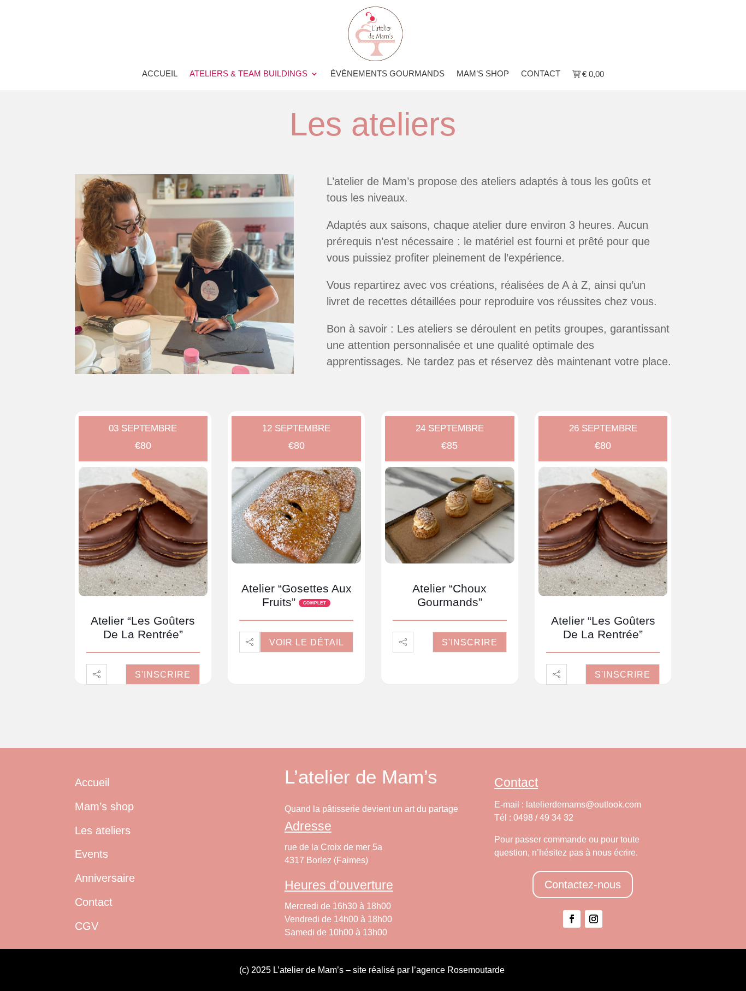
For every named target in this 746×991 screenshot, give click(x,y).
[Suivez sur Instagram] (593, 919)
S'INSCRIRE (163, 674)
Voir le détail (306, 642)
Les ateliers (103, 830)
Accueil (159, 74)
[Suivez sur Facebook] (572, 919)
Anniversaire (105, 878)
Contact (540, 74)
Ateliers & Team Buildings (248, 74)
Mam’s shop (483, 74)
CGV (86, 926)
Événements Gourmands (387, 74)
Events (91, 854)
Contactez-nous (582, 885)
